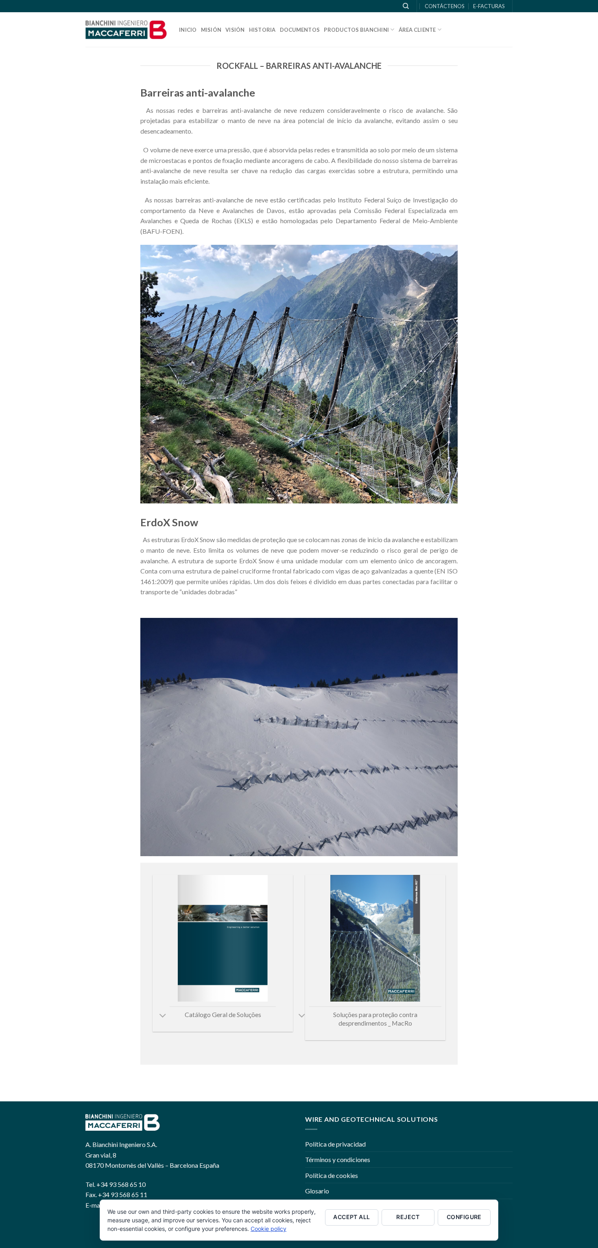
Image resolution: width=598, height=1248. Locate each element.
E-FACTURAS (488, 6)
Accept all (351, 1216)
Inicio (188, 29)
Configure (464, 1216)
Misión (211, 29)
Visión (235, 29)
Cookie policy (268, 1228)
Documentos (300, 29)
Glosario (317, 1191)
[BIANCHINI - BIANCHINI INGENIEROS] (126, 29)
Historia (262, 29)
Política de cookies (331, 1175)
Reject (407, 1216)
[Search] (406, 6)
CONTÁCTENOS (444, 6)
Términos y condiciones (337, 1159)
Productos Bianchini (356, 29)
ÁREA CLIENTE (417, 29)
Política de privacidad (335, 1144)
